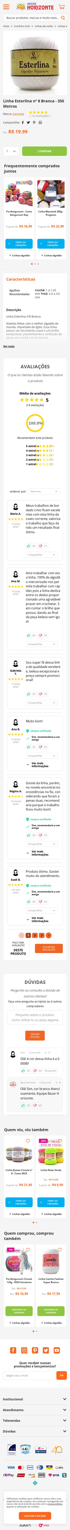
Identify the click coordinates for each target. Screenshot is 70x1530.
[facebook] (23, 122)
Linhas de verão (44, 26)
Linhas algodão (21, 255)
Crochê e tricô (22, 26)
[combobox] (35, 18)
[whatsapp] (40, 122)
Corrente (18, 114)
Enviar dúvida (35, 1035)
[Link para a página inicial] (6, 26)
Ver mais (9, 346)
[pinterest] (34, 122)
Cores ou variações (20, 244)
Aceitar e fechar (35, 1516)
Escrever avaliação (48, 948)
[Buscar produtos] (63, 18)
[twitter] (28, 122)
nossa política (55, 1503)
